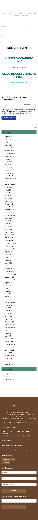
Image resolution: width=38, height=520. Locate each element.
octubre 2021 (9, 277)
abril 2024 (8, 198)
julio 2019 (8, 330)
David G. (26, 418)
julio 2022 (8, 255)
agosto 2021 (9, 283)
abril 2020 (8, 316)
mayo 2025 (8, 165)
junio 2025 (8, 162)
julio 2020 (8, 308)
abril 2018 (8, 353)
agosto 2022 (9, 252)
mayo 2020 (8, 313)
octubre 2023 (9, 212)
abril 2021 (8, 294)
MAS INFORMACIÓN (9, 117)
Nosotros (12, 13)
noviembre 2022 (10, 243)
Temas (21, 13)
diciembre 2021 (10, 271)
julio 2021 (8, 285)
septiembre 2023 (10, 215)
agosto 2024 (9, 187)
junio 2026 (8, 142)
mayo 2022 (8, 260)
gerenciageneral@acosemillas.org (13, 445)
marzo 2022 (9, 266)
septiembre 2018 (10, 350)
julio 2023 (8, 221)
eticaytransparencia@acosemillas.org (14, 450)
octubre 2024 (9, 182)
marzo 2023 (9, 232)
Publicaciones (31, 13)
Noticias (8, 376)
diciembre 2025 (10, 153)
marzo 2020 (9, 319)
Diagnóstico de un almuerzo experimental (14, 98)
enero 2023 (9, 238)
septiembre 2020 (10, 302)
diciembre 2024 (10, 176)
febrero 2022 (9, 269)
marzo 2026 (9, 148)
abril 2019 (8, 336)
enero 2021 (9, 297)
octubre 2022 (9, 246)
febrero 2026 (9, 151)
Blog (6, 374)
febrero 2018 (9, 356)
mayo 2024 (8, 196)
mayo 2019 (8, 333)
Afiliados (25, 15)
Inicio (3, 13)
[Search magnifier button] (35, 27)
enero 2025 (9, 173)
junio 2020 (8, 311)
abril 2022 (8, 263)
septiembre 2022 (10, 249)
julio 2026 (8, 139)
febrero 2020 (9, 322)
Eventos (16, 15)
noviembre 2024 (10, 179)
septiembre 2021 (10, 280)
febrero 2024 (9, 204)
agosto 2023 (9, 218)
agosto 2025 (9, 156)
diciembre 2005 (10, 364)
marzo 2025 (9, 170)
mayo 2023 (8, 226)
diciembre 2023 (10, 207)
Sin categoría (9, 379)
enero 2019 (9, 342)
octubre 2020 (9, 299)
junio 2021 (8, 288)
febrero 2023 (9, 235)
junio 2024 (8, 193)
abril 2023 (8, 229)
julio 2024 (8, 190)
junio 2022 (8, 257)
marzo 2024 (9, 201)
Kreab (13, 422)
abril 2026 (8, 145)
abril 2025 (8, 167)
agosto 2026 (9, 137)
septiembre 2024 (10, 184)
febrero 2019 (9, 339)
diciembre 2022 (10, 240)
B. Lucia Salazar (29, 422)
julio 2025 (8, 159)
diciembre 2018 (10, 344)
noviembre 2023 (10, 210)
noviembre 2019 (10, 325)
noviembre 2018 (10, 347)
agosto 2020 (9, 305)
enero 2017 (9, 358)
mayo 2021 (8, 291)
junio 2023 (8, 224)
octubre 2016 (9, 361)
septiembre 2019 (10, 328)
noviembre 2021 (10, 274)
